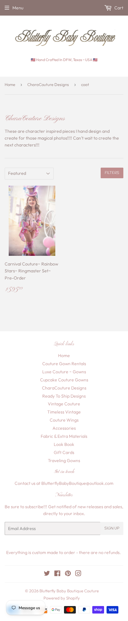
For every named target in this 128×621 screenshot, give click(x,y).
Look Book (64, 444)
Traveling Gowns (64, 460)
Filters (112, 172)
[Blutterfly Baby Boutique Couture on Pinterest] (68, 574)
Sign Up (111, 528)
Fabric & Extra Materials (64, 436)
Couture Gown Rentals (64, 363)
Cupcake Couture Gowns (64, 380)
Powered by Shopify (61, 597)
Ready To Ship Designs (64, 396)
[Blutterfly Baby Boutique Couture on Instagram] (78, 574)
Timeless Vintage (64, 412)
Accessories (64, 428)
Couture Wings (64, 420)
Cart (118, 8)
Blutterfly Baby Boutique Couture (69, 590)
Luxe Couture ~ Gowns (64, 372)
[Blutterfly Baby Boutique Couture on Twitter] (47, 574)
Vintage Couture (64, 404)
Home (10, 84)
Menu (17, 8)
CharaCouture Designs (48, 84)
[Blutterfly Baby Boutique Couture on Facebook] (57, 574)
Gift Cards (64, 452)
